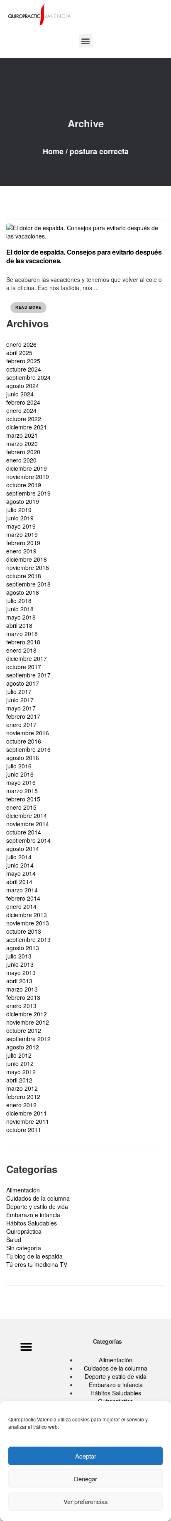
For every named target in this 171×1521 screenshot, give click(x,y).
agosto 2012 (22, 1047)
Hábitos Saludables (31, 1223)
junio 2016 (20, 774)
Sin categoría (23, 1248)
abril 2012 (19, 1080)
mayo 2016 (21, 782)
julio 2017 (19, 691)
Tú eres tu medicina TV (36, 1264)
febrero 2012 (23, 1096)
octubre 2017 (23, 667)
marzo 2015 (22, 791)
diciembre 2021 (26, 427)
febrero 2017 (23, 716)
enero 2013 (21, 1005)
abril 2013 (19, 981)
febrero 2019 (23, 543)
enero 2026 (21, 344)
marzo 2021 (22, 435)
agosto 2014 (22, 848)
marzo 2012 (22, 1088)
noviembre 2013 (27, 923)
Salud (13, 1239)
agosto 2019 (22, 501)
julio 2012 (19, 1055)
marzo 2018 (22, 633)
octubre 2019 (23, 485)
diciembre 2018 (26, 559)
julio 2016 (19, 766)
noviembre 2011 (27, 1121)
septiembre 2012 (28, 1039)
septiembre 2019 (28, 493)
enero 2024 (21, 410)
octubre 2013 (23, 931)
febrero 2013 (23, 997)
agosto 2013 (22, 948)
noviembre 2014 (27, 824)
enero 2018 (21, 650)
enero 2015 (21, 807)
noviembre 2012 (27, 1022)
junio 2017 (20, 700)
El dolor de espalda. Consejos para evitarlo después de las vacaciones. (84, 256)
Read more (28, 307)
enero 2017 (21, 724)
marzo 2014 (22, 890)
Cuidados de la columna (38, 1198)
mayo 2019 (21, 526)
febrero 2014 (23, 898)
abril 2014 (19, 881)
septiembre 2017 (28, 675)
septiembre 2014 (28, 840)
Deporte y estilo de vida (37, 1206)
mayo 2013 (21, 972)
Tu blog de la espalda (34, 1256)
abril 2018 (19, 625)
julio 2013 (19, 956)
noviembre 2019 (27, 476)
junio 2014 (20, 865)
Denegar (85, 1478)
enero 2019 (21, 551)
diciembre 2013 (26, 915)
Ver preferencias (86, 1501)
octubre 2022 (23, 419)
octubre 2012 (23, 1030)
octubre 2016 (23, 741)
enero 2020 (21, 460)
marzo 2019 (22, 534)
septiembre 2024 (28, 377)
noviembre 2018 (27, 567)
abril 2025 (19, 352)
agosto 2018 (22, 592)
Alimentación (23, 1190)
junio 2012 (20, 1063)
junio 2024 (20, 394)
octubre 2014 (23, 832)
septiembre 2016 (28, 749)
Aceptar (85, 1456)
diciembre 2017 (26, 658)
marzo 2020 (22, 443)
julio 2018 (19, 600)
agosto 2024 (22, 385)
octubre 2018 (23, 576)
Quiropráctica (24, 1231)
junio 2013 (20, 964)
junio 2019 (20, 518)
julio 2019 (19, 509)
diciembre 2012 (26, 1014)
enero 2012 (21, 1105)
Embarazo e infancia (33, 1215)
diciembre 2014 (26, 815)
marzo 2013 (22, 989)
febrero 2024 (23, 402)
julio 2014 (19, 857)
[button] (86, 41)
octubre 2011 (23, 1129)
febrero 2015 (23, 799)
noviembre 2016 (27, 733)
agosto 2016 (22, 757)
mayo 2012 (21, 1072)
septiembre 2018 (28, 584)
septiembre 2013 (28, 939)
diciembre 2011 (26, 1113)
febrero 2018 (23, 642)
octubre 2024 (23, 369)
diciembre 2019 (26, 468)
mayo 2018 (21, 617)
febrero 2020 (23, 452)
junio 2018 (20, 609)
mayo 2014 (21, 873)
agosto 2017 (22, 683)
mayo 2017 (21, 708)
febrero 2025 (23, 361)
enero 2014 (21, 906)
